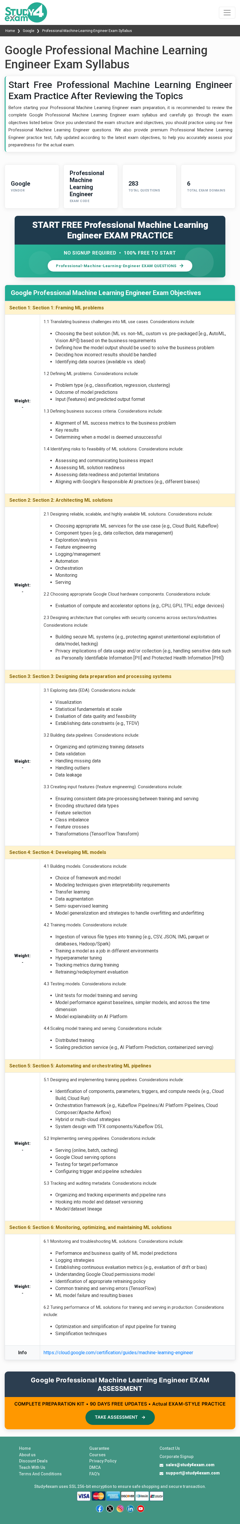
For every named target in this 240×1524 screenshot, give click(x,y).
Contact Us (170, 1448)
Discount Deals (33, 1461)
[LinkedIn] (130, 1508)
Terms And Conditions (40, 1474)
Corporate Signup (176, 1456)
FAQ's (94, 1474)
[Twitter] (110, 1508)
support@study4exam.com (193, 1473)
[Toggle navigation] (227, 12)
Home (10, 31)
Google (28, 31)
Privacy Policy (102, 1461)
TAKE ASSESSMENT (120, 1417)
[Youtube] (140, 1508)
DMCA (95, 1467)
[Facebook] (99, 1508)
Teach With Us (32, 1467)
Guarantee (99, 1448)
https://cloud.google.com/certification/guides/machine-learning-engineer (118, 1352)
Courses (97, 1454)
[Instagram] (120, 1508)
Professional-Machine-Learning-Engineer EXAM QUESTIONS (116, 266)
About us (27, 1454)
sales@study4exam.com (190, 1464)
